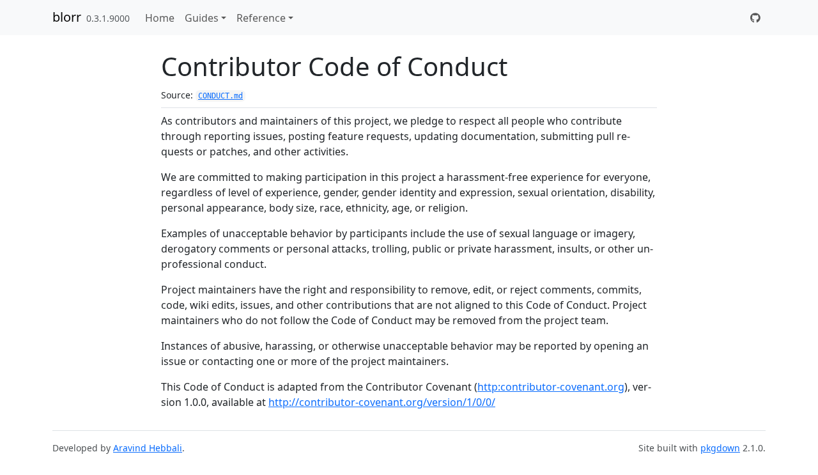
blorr (66, 17)
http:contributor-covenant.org (550, 387)
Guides (202, 18)
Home (159, 18)
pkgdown (720, 448)
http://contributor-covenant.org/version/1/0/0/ (381, 402)
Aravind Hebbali (147, 448)
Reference (261, 18)
